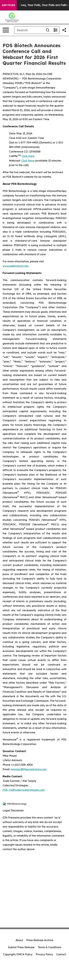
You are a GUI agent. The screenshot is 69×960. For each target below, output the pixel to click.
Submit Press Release (21, 947)
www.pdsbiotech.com (16, 266)
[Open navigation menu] (6, 30)
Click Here (28, 156)
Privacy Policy (44, 954)
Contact (61, 954)
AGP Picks (8, 5)
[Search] (48, 30)
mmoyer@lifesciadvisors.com (29, 769)
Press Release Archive (39, 940)
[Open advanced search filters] (55, 30)
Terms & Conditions (49, 947)
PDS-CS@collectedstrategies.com (24, 790)
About (19, 940)
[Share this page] (64, 30)
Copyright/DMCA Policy (17, 954)
